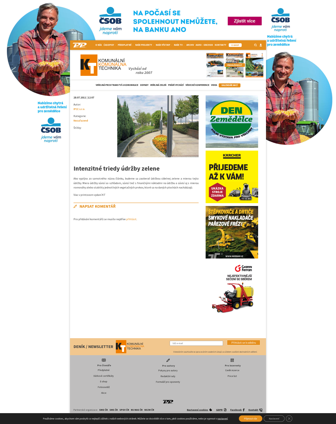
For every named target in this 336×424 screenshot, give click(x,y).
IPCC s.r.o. (79, 109)
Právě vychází (176, 85)
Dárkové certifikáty (104, 375)
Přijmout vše (250, 418)
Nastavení (274, 418)
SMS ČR (114, 409)
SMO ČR (103, 409)
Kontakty (220, 44)
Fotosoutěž (104, 387)
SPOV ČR (124, 409)
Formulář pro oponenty (168, 381)
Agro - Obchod (204, 44)
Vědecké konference (197, 85)
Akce (103, 392)
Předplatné (104, 370)
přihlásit (131, 219)
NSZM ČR (149, 409)
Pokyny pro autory (168, 370)
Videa (214, 85)
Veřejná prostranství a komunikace (117, 85)
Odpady (144, 85)
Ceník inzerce (232, 370)
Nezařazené (81, 120)
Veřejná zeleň (158, 85)
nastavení (223, 418)
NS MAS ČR (137, 409)
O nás (98, 44)
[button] (243, 342)
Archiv (190, 44)
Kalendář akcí (230, 85)
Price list (232, 376)
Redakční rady (168, 376)
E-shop (103, 381)
